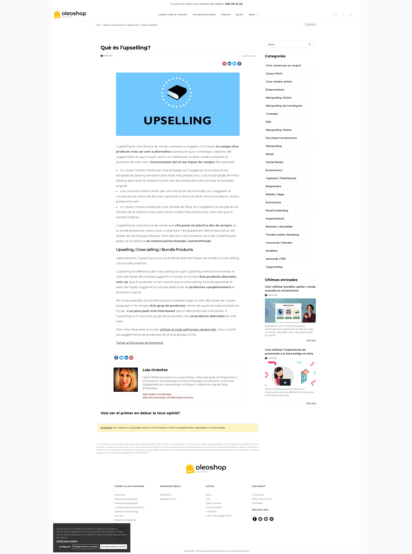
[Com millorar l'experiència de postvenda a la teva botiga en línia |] (290, 373)
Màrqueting (274, 146)
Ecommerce (274, 170)
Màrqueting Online (278, 97)
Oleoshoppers (204, 15)
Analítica (272, 250)
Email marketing (277, 210)
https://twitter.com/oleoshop (157, 394)
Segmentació (275, 218)
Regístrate (106, 427)
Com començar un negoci (283, 65)
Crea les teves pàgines (126, 503)
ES (344, 15)
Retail (269, 154)
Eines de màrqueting (125, 520)
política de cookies (66, 541)
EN (350, 15)
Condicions (258, 494)
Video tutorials (213, 503)
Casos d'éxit (274, 73)
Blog (240, 15)
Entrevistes (273, 202)
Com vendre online (279, 81)
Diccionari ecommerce (281, 138)
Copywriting (274, 266)
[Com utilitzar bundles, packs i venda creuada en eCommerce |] (290, 310)
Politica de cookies (262, 499)
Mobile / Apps (275, 194)
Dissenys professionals (125, 499)
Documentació (214, 507)
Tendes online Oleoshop (282, 234)
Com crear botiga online (219, 515)
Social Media (274, 162)
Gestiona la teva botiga (126, 511)
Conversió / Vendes (279, 242)
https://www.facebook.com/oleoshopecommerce (168, 397)
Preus (226, 15)
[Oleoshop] (70, 17)
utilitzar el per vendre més (188, 329)
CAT (336, 15)
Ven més (118, 515)
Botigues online (168, 499)
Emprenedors (275, 89)
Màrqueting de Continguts (284, 105)
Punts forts (119, 494)
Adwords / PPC (276, 258)
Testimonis (165, 494)
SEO (268, 121)
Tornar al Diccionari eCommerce (139, 343)
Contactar (211, 511)
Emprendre (273, 186)
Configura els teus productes (129, 507)
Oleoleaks (257, 503)
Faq (208, 499)
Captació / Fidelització (281, 178)
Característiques (173, 15)
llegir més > (311, 340)
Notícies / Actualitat (279, 226)
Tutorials (272, 113)
